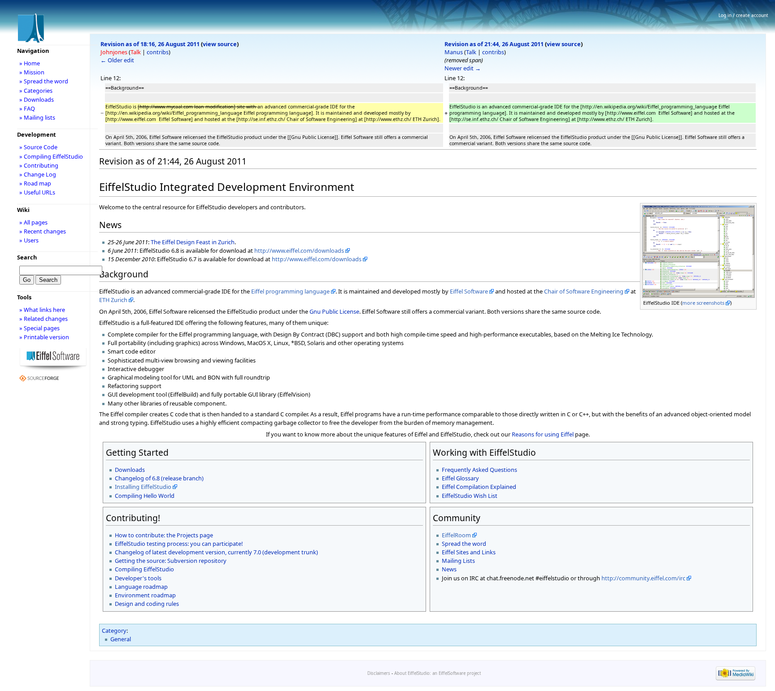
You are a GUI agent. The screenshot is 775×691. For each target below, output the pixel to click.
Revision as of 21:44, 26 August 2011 (494, 44)
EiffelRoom (456, 535)
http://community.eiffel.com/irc (643, 578)
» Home (29, 63)
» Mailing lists (37, 117)
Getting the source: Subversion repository (170, 561)
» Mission (31, 72)
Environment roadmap (145, 595)
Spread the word (464, 544)
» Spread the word (43, 81)
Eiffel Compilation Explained (479, 487)
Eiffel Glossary (460, 478)
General (120, 639)
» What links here (42, 310)
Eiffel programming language (290, 291)
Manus (453, 52)
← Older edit (117, 60)
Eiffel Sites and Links (469, 552)
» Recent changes (42, 231)
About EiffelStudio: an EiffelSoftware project (437, 673)
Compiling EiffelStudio (144, 569)
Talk (136, 52)
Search (27, 257)
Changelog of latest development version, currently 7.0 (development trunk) (216, 552)
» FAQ (27, 108)
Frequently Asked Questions (479, 470)
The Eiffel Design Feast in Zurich (193, 242)
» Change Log (37, 174)
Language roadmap (141, 587)
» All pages (33, 222)
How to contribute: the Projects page (164, 535)
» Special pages (39, 328)
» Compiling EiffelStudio (51, 156)
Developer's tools (138, 578)
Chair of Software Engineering (583, 291)
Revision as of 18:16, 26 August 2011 (150, 44)
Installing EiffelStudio (143, 487)
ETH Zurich (113, 300)
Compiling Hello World (144, 496)
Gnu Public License (334, 311)
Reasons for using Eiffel (543, 434)
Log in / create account (743, 15)
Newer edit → (462, 68)
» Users (29, 240)
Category (114, 630)
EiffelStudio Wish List (469, 496)
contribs (158, 52)
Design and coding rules (147, 604)
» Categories (35, 90)
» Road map (35, 183)
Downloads (130, 470)
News (449, 569)
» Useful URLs (37, 192)
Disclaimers (378, 673)
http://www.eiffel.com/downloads (299, 250)
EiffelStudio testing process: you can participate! (179, 544)
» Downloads (36, 99)
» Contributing (38, 165)
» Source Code (38, 147)
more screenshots (703, 302)
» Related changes (43, 319)
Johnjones (113, 52)
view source (220, 44)
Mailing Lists (458, 561)
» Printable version (44, 337)
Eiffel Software (469, 291)
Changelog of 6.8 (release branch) (159, 478)
